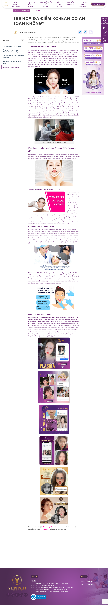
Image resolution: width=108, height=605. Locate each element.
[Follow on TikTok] (17, 595)
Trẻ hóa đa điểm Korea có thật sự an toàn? (13, 56)
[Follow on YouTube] (26, 595)
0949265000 (45, 529)
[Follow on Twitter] (21, 595)
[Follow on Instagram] (13, 595)
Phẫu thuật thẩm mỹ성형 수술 (46, 4)
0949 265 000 (86, 581)
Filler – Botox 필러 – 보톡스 (16, 4)
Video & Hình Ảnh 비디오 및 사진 (83, 4)
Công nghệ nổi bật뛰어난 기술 (30, 4)
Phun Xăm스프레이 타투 (70, 4)
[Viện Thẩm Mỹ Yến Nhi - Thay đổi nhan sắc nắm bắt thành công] (6, 4)
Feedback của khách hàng (11, 67)
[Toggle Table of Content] (22, 40)
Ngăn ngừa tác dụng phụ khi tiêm (12, 62)
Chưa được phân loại (21, 10)
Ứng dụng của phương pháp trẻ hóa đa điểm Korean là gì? (12, 51)
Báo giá (105, 32)
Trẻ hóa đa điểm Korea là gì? (12, 46)
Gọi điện (104, 18)
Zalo (104, 25)
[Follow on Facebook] (8, 595)
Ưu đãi (104, 38)
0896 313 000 (86, 585)
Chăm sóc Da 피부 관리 (59, 4)
